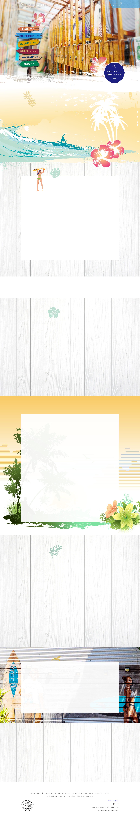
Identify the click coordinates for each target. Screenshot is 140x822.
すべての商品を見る (70, 517)
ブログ (107, 793)
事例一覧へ (70, 387)
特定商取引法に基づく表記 (54, 796)
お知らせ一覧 (55, 707)
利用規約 (81, 796)
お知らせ (39, 793)
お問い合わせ (90, 796)
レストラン (84, 793)
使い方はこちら (70, 443)
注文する (91, 476)
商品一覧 (60, 793)
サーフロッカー (99, 793)
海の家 (91, 793)
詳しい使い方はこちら (70, 213)
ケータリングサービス (49, 793)
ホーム (33, 793)
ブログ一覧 (85, 707)
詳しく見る (70, 253)
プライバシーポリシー (70, 796)
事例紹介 (67, 793)
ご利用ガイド (76, 793)
